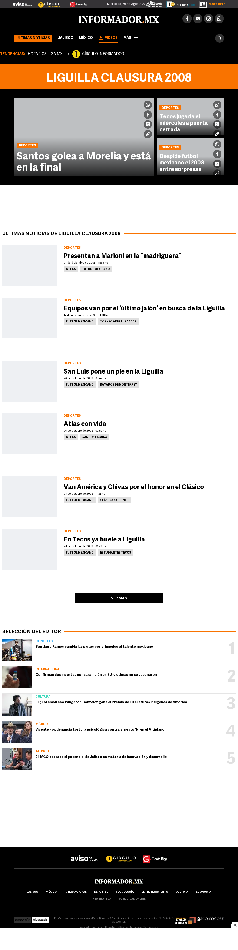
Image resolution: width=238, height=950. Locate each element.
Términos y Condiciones (144, 927)
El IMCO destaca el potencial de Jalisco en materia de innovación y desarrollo (101, 757)
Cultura (43, 696)
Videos (111, 38)
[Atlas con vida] (29, 433)
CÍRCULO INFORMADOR (103, 54)
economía (203, 892)
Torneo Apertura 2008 (118, 321)
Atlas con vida (85, 424)
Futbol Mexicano (96, 269)
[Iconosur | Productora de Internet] (22, 918)
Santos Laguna (94, 437)
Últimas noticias (33, 38)
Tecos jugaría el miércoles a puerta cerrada (183, 123)
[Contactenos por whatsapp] (219, 18)
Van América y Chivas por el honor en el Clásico (134, 487)
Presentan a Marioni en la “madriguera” (122, 256)
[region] (119, 939)
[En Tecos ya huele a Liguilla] (29, 549)
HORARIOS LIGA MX (45, 54)
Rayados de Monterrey (118, 384)
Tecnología (125, 892)
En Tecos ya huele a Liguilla (104, 540)
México (86, 38)
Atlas (71, 269)
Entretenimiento (155, 892)
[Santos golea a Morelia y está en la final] (84, 137)
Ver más (119, 598)
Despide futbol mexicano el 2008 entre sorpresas (181, 163)
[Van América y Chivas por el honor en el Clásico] (29, 496)
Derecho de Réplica (116, 927)
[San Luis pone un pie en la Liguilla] (29, 381)
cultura (182, 892)
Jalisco (65, 38)
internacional (75, 892)
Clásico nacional (114, 500)
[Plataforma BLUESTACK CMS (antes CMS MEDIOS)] (40, 918)
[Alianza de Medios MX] (185, 918)
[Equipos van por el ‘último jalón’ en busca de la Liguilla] (29, 318)
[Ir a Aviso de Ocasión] (85, 855)
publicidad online (132, 899)
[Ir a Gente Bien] (75, 2)
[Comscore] (210, 918)
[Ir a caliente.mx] (154, 3)
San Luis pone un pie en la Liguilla (113, 372)
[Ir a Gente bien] (155, 855)
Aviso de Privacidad (91, 927)
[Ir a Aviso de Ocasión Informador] (22, 2)
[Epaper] (179, 3)
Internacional (48, 669)
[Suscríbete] (210, 3)
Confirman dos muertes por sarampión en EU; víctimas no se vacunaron (96, 675)
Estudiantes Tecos (115, 552)
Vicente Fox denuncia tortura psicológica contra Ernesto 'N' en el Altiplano (100, 729)
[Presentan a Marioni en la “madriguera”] (29, 265)
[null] (17, 650)
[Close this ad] (234, 925)
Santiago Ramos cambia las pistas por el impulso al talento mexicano (94, 647)
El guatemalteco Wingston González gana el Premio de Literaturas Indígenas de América (111, 702)
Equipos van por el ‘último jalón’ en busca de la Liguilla (144, 309)
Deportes (44, 641)
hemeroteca (101, 899)
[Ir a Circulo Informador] (47, 2)
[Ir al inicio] (69, 18)
